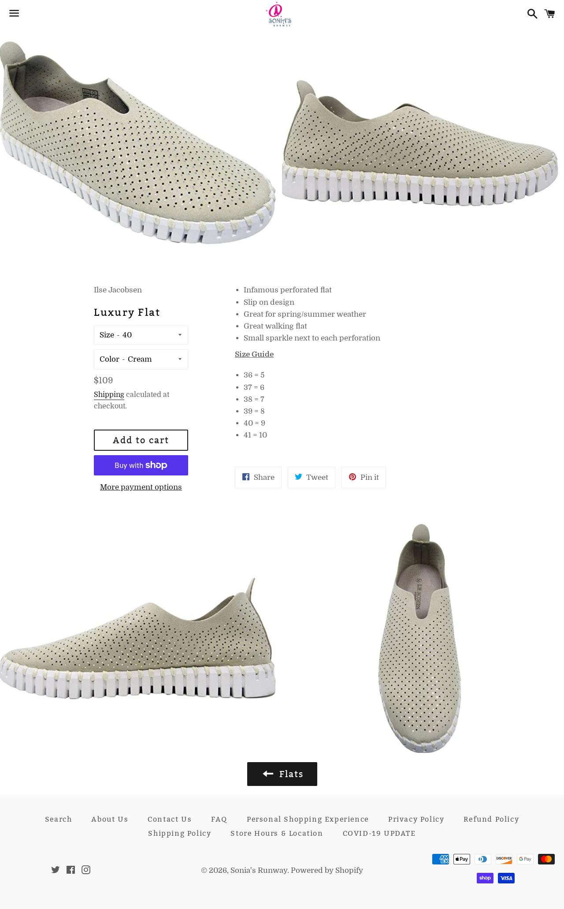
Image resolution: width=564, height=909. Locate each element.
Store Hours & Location (276, 833)
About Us (109, 819)
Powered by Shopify (327, 870)
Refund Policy (491, 819)
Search (58, 819)
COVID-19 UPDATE (379, 833)
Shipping (109, 395)
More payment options (141, 487)
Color (109, 359)
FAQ (219, 819)
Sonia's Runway (258, 870)
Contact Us (170, 819)
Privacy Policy (416, 819)
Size (107, 335)
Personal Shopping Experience (308, 819)
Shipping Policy (179, 833)
